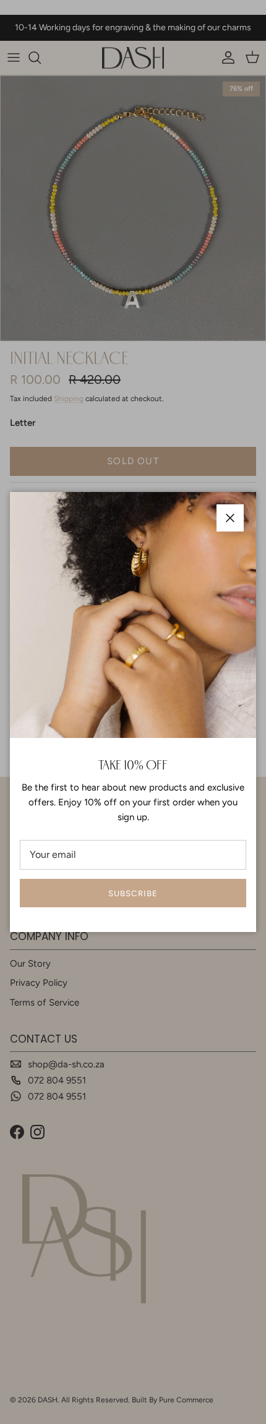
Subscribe (132, 893)
